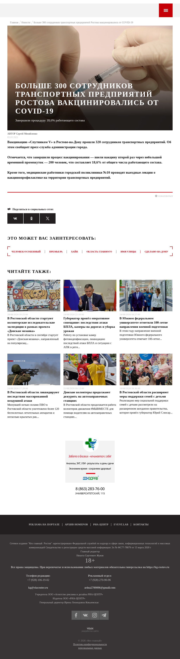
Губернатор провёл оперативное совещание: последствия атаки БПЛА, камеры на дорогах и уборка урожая (89, 325)
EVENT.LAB (121, 524)
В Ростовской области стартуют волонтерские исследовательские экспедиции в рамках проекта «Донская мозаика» (31, 325)
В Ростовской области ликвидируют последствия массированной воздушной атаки (33, 396)
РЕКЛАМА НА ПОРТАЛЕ (44, 524)
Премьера (55, 251)
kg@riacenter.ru (38, 587)
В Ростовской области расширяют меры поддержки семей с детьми (144, 394)
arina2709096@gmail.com (99, 587)
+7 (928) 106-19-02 (38, 579)
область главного (99, 251)
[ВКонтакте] (15, 218)
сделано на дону (156, 251)
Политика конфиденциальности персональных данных (90, 646)
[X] (48, 218)
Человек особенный (26, 251)
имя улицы (128, 251)
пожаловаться (165, 196)
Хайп (74, 251)
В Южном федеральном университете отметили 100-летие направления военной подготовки (144, 322)
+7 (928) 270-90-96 (100, 579)
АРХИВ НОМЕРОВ (76, 524)
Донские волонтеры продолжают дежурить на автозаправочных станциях (86, 396)
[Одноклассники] (31, 218)
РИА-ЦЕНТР (101, 524)
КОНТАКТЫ (141, 524)
